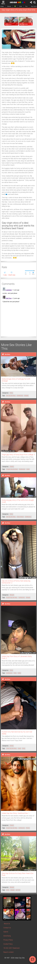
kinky (15, 673)
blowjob (26, 395)
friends (28, 828)
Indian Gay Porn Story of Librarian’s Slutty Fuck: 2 (17, 657)
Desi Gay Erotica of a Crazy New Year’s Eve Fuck (17, 874)
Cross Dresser (20, 516)
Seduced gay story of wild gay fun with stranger (16, 380)
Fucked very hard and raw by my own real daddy (17, 733)
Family (11, 745)
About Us (7, 924)
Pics (26, 6)
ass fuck (18, 890)
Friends (12, 466)
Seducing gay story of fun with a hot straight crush (18, 501)
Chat (20, 6)
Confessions (20, 395)
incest (19, 748)
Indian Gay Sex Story (11, 748)
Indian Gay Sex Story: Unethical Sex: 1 (15, 813)
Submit (5, 932)
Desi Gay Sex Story (10, 395)
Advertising (7, 936)
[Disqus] (18, 311)
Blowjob (12, 595)
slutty (28, 469)
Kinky (11, 393)
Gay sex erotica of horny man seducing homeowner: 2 (16, 582)
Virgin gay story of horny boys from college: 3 (18, 454)
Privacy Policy (8, 940)
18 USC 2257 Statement (11, 948)
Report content (8, 952)
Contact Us (7, 928)
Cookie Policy (8, 944)
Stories (9, 6)
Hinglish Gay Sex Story (12, 469)
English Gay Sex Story (11, 597)
